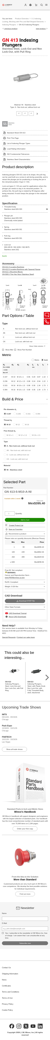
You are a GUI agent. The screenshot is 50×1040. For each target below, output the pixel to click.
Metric (37, 360)
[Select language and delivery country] (30, 5)
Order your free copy (25, 829)
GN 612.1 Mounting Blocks (12, 272)
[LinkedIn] (40, 1026)
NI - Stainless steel (14, 470)
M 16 (27, 425)
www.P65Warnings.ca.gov (15, 578)
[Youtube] (33, 1026)
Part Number (8, 488)
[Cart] (36, 5)
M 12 (18, 425)
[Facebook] (12, 1026)
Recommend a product (17, 534)
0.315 (28, 414)
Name (4, 913)
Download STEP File (27, 601)
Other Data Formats (12, 607)
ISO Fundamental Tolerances (18, 154)
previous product (10, 29)
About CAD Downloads (17, 617)
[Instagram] (19, 1026)
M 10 (9, 425)
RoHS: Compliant (11, 582)
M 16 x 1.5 (36, 435)
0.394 (38, 414)
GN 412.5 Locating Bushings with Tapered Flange (21, 269)
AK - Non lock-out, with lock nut (19, 450)
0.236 (18, 414)
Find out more (25, 894)
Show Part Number (24, 350)
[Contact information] (47, 322)
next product (41, 29)
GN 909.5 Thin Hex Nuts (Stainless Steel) (18, 274)
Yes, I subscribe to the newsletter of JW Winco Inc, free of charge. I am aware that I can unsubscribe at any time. (26, 935)
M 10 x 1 (10, 435)
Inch (46, 360)
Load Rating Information (16, 149)
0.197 (9, 414)
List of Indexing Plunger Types (18, 143)
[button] (25, 5)
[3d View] (44, 281)
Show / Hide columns (36, 346)
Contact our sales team (26, 637)
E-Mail (4, 923)
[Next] (37, 113)
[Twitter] (26, 1026)
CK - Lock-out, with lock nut (17, 459)
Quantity (18, 513)
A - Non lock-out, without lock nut (21, 446)
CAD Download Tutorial (17, 613)
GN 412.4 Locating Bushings (13, 267)
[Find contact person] (47, 315)
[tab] (19, 113)
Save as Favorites (15, 529)
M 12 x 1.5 (23, 435)
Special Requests (9, 637)
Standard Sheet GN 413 (16, 133)
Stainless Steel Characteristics (18, 159)
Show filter (9, 350)
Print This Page (13, 138)
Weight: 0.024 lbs (11, 586)
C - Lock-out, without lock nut (18, 455)
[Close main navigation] (46, 5)
